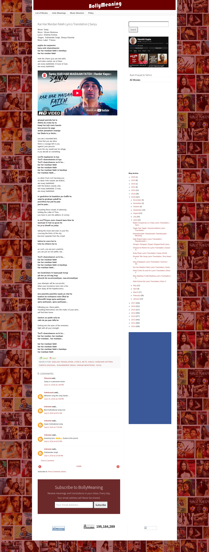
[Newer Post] (40, 467)
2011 (133, 323)
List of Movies (41, 13)
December (137, 200)
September (137, 210)
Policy (91, 13)
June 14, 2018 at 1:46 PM (54, 385)
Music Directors (77, 13)
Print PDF (49, 358)
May (135, 286)
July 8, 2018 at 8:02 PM (53, 441)
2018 (133, 197)
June (135, 220)
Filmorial (47, 378)
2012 (133, 320)
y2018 (98, 365)
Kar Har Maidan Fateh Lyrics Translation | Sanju (151, 267)
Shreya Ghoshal (47, 365)
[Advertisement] (98, 47)
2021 (133, 187)
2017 (133, 303)
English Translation (62, 362)
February (137, 296)
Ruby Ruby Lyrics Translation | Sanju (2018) (150, 253)
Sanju (91, 362)
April (135, 289)
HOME (78, 466)
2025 (133, 177)
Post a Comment (47, 461)
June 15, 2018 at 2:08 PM (54, 399)
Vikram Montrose (86, 365)
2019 (133, 194)
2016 (133, 306)
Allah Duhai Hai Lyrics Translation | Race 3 (149, 281)
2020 (133, 190)
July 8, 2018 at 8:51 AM (53, 413)
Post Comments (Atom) (57, 472)
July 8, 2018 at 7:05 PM (53, 427)
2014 (133, 313)
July (135, 217)
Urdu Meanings (59, 13)
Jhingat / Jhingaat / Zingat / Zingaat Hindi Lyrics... (152, 244)
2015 (133, 310)
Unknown (48, 407)
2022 (133, 184)
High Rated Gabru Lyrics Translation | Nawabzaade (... (147, 240)
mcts (84, 362)
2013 (133, 316)
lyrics (77, 362)
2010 (133, 326)
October (136, 207)
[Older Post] (118, 467)
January (136, 299)
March (135, 292)
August (136, 213)
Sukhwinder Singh (66, 365)
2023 (133, 180)
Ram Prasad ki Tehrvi (141, 75)
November (137, 203)
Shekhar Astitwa (104, 362)
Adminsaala (49, 393)
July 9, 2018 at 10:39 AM (53, 456)
